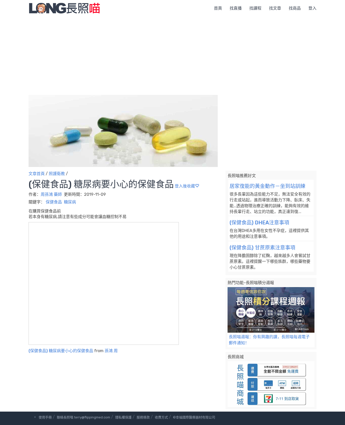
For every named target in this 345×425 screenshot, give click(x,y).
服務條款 (143, 417)
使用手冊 (45, 417)
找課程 (255, 8)
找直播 (236, 8)
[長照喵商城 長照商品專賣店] (271, 384)
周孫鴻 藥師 (51, 194)
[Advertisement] (172, 54)
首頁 (218, 8)
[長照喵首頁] (64, 8)
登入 (312, 8)
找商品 (295, 8)
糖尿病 (70, 202)
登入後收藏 (185, 186)
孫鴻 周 (111, 350)
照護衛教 (57, 173)
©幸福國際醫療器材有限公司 (194, 417)
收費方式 (161, 417)
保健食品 (54, 202)
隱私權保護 (123, 417)
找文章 (275, 8)
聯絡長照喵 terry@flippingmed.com (83, 417)
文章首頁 (37, 173)
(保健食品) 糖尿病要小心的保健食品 (61, 350)
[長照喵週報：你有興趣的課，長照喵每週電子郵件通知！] (271, 310)
